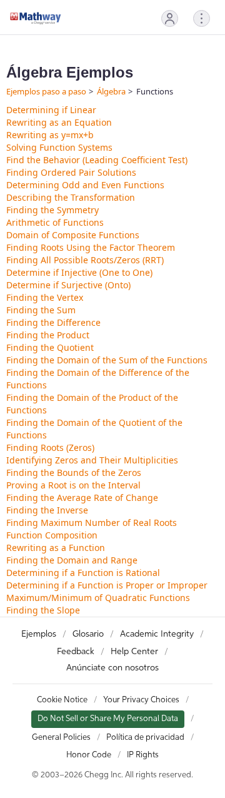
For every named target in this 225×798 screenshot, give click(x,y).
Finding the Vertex (44, 297)
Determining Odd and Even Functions (85, 185)
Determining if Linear (51, 110)
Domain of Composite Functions (72, 235)
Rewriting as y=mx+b (50, 135)
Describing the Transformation (70, 197)
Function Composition (52, 535)
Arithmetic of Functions (55, 222)
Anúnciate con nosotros (112, 668)
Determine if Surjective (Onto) (68, 285)
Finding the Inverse (47, 510)
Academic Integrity (157, 634)
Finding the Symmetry (52, 210)
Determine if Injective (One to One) (79, 272)
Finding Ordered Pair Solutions (71, 172)
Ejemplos (38, 634)
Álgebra (111, 91)
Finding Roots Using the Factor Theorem (90, 247)
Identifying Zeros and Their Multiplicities (92, 460)
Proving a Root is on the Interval (73, 485)
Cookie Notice (62, 700)
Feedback (75, 651)
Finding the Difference (53, 322)
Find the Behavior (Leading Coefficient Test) (97, 160)
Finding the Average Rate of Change (82, 497)
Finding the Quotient (50, 347)
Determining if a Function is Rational (83, 572)
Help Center (134, 651)
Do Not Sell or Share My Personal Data (108, 719)
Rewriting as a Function (55, 547)
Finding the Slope (43, 610)
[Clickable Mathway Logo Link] (35, 18)
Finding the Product (47, 335)
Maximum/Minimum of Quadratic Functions (98, 598)
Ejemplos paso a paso (46, 91)
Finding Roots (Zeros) (50, 447)
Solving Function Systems (59, 147)
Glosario (88, 634)
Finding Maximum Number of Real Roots (91, 522)
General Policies (61, 738)
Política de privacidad (145, 738)
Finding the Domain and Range (72, 560)
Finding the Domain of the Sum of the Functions (107, 360)
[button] (169, 18)
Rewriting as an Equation (59, 122)
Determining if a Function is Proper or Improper (107, 585)
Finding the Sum (41, 310)
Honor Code (88, 755)
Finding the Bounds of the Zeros (73, 472)
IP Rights (143, 755)
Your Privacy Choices (141, 700)
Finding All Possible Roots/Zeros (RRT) (85, 260)
